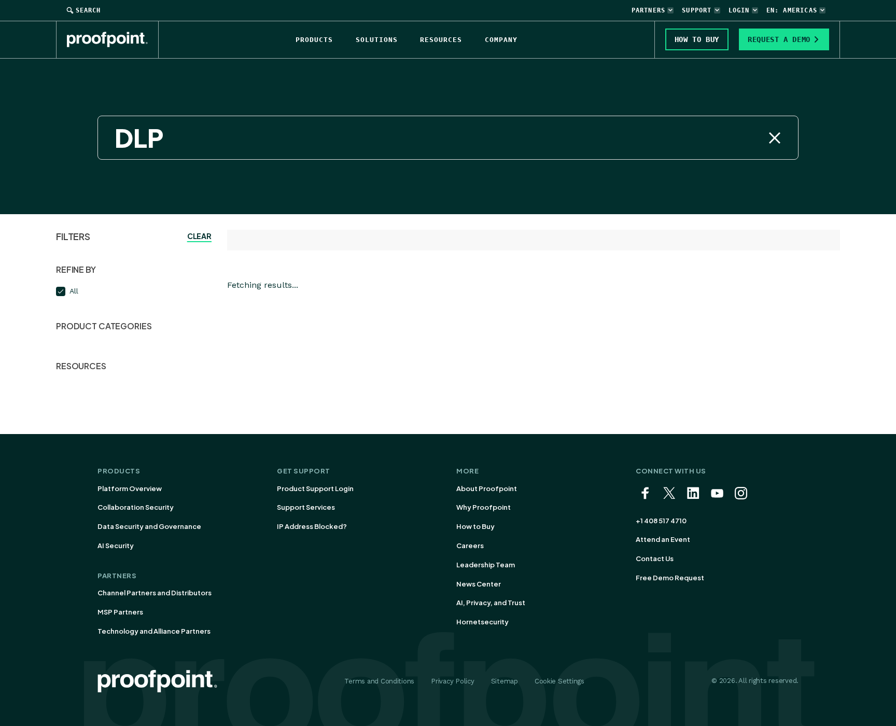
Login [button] (739, 10)
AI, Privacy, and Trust (490, 602)
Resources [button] (441, 40)
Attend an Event (663, 539)
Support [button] (696, 10)
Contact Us (655, 558)
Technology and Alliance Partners (154, 631)
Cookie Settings (559, 681)
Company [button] (501, 40)
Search (88, 10)
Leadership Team (485, 565)
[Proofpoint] (113, 39)
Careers (470, 545)
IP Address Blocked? (312, 526)
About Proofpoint (486, 488)
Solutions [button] (377, 40)
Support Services (306, 507)
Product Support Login (315, 488)
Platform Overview (129, 488)
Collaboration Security (135, 507)
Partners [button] (649, 10)
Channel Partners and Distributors (154, 593)
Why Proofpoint (483, 507)
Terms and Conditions (379, 681)
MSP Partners (120, 612)
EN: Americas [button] (791, 10)
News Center (478, 584)
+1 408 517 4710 (661, 520)
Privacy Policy (452, 681)
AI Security (115, 545)
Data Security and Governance (149, 526)
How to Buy (475, 526)
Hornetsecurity (482, 622)
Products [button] (314, 40)
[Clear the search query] (774, 138)
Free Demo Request (670, 578)
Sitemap (504, 681)
